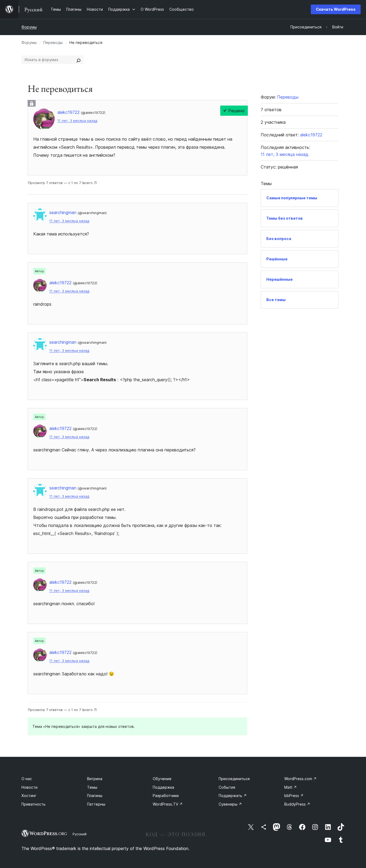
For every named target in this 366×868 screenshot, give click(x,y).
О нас (26, 778)
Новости (29, 787)
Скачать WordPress (336, 9)
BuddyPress (297, 804)
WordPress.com (300, 778)
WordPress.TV (168, 804)
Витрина (94, 778)
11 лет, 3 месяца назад (77, 121)
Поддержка (163, 787)
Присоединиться (234, 778)
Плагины (94, 795)
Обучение (162, 778)
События (227, 787)
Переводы (53, 42)
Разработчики (166, 795)
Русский (80, 834)
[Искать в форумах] (78, 59)
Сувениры (230, 804)
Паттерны (96, 804)
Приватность (33, 804)
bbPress (294, 795)
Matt (290, 787)
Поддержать (233, 795)
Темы (92, 787)
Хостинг (28, 795)
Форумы (29, 27)
